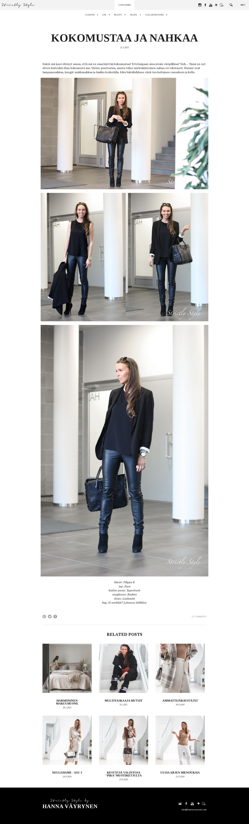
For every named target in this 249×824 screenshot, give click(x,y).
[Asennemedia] (221, 5)
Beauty (118, 14)
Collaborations (154, 14)
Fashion (89, 14)
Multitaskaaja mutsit (124, 700)
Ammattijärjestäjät (180, 700)
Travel (133, 14)
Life (104, 14)
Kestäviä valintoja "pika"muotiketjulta (123, 774)
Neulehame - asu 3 (67, 772)
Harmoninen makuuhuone (67, 702)
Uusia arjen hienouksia (180, 772)
